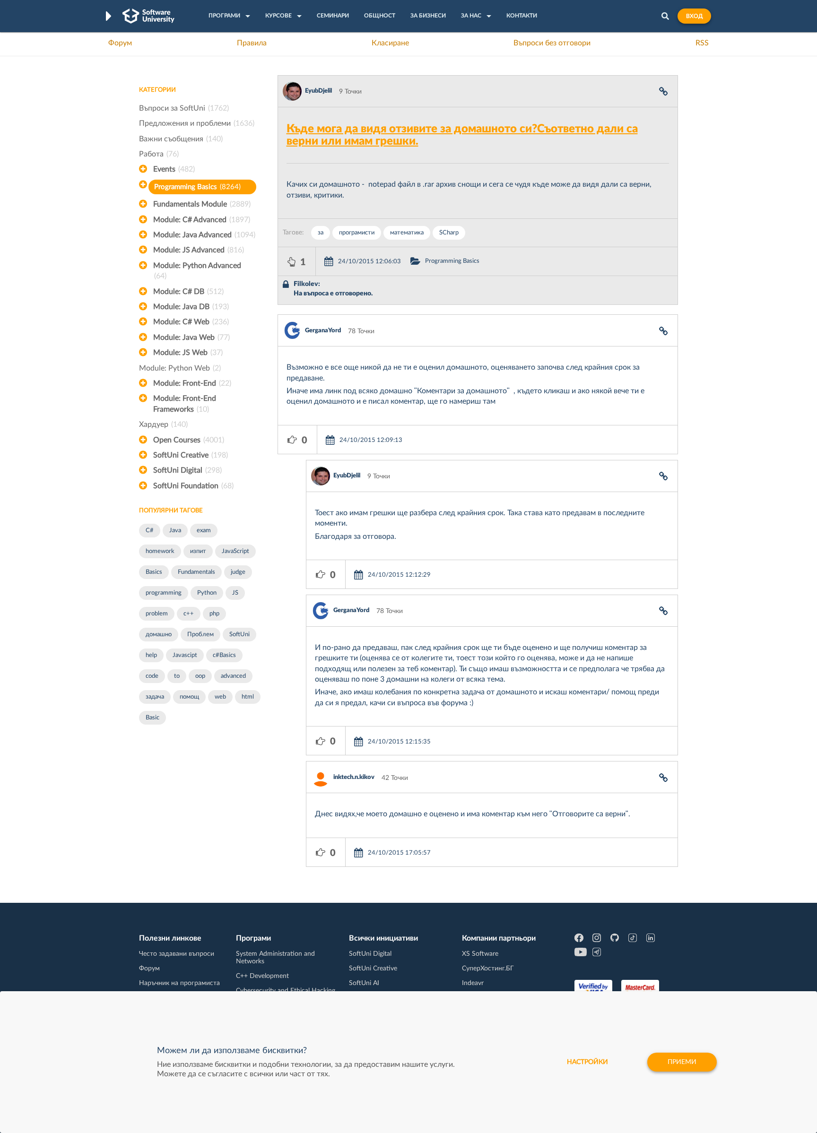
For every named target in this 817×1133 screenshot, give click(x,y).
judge (238, 572)
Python (207, 593)
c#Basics (224, 655)
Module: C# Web (191, 322)
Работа (159, 154)
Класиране (390, 43)
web (220, 697)
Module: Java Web (191, 337)
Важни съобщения (181, 139)
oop (200, 676)
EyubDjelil (318, 91)
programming (164, 593)
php (214, 614)
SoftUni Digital (187, 470)
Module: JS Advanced (198, 250)
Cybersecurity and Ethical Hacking (285, 990)
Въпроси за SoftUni (184, 108)
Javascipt (185, 655)
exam (204, 531)
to (177, 676)
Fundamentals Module (202, 204)
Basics (154, 572)
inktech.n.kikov (353, 777)
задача (155, 697)
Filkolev (306, 284)
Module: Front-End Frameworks (184, 404)
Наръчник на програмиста (179, 983)
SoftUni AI (364, 983)
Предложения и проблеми (196, 123)
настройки (587, 1062)
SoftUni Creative (190, 455)
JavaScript (235, 551)
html (248, 697)
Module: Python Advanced (197, 271)
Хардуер (163, 424)
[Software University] (148, 16)
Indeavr (473, 983)
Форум (120, 43)
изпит (198, 551)
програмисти (356, 233)
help (151, 655)
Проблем (200, 634)
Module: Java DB (191, 307)
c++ (188, 614)
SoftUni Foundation (193, 486)
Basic (152, 718)
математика (407, 233)
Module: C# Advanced (201, 220)
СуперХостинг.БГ (488, 968)
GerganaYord (323, 331)
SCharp (449, 233)
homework (160, 551)
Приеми (682, 1062)
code (152, 676)
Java (175, 531)
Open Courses (188, 440)
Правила (252, 43)
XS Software (480, 954)
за (320, 233)
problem (157, 614)
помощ (189, 697)
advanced (233, 676)
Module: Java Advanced (204, 235)
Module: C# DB (188, 291)
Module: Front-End (192, 383)
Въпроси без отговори (552, 43)
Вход (694, 16)
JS (235, 593)
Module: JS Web (188, 352)
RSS (702, 43)
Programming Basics (197, 186)
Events (174, 169)
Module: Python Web (180, 368)
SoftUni (239, 634)
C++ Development (262, 976)
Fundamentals (196, 572)
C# (150, 531)
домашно (159, 634)
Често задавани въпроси (176, 954)
